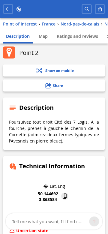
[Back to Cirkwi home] (19, 9)
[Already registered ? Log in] (100, 9)
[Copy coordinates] (64, 196)
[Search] (87, 9)
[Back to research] (8, 9)
